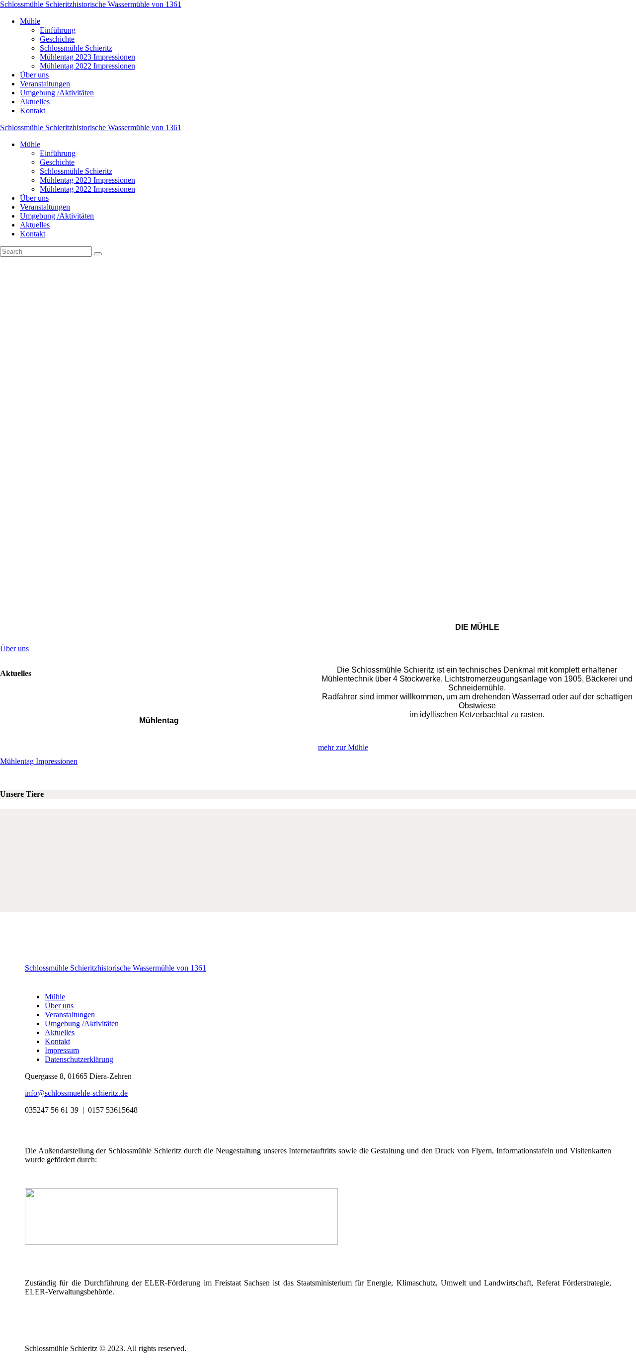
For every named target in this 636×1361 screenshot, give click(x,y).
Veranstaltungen (70, 1014)
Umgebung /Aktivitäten (82, 1023)
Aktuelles (60, 1032)
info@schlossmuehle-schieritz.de (76, 1093)
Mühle (55, 996)
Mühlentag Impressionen (39, 761)
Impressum (62, 1050)
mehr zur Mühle (343, 747)
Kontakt (57, 1041)
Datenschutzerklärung (79, 1059)
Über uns (14, 648)
